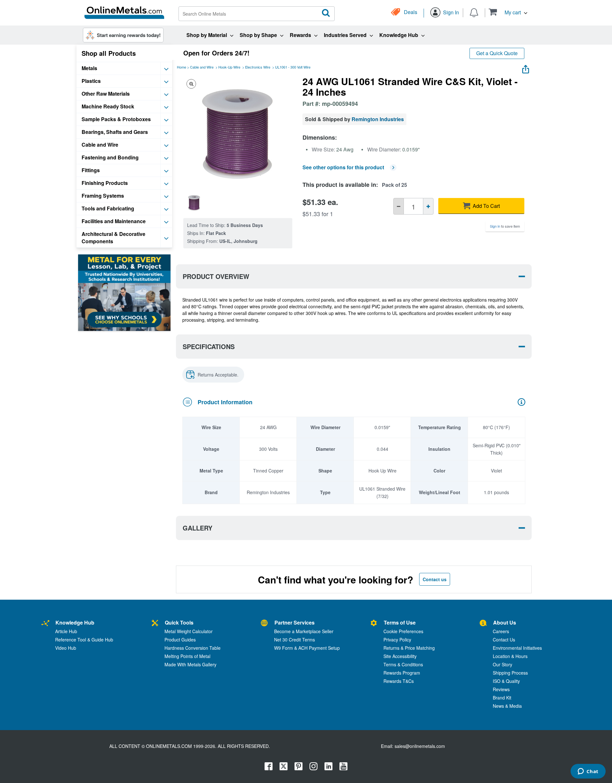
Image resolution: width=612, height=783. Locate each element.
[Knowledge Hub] (45, 623)
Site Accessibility (400, 656)
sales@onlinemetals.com (420, 746)
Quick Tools (179, 622)
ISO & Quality (506, 681)
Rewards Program (401, 673)
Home (181, 67)
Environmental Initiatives (517, 648)
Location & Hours (510, 656)
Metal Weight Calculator (188, 631)
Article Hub (66, 631)
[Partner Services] (264, 623)
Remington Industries (378, 119)
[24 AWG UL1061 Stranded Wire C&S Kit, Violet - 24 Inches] (194, 202)
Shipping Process (510, 673)
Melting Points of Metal (187, 656)
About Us (504, 622)
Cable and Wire (202, 67)
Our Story (502, 664)
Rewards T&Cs (398, 681)
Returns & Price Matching (409, 648)
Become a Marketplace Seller (303, 631)
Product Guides (180, 639)
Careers (501, 631)
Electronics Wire (257, 67)
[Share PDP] (526, 68)
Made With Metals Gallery (190, 664)
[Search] (326, 13)
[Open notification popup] (474, 12)
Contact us (435, 579)
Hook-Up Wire (229, 67)
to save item (505, 226)
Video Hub (65, 648)
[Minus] (398, 206)
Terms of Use (400, 622)
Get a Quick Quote (497, 53)
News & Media (507, 706)
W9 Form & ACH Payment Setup (307, 648)
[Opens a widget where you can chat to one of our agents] (588, 772)
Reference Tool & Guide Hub (84, 639)
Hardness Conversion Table (192, 648)
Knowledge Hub (74, 622)
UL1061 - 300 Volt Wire (292, 67)
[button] (508, 12)
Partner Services (294, 622)
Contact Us (504, 639)
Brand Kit (502, 697)
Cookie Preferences (403, 631)
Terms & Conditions (403, 664)
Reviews (501, 689)
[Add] (428, 206)
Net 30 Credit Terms (294, 639)
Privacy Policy (397, 639)
